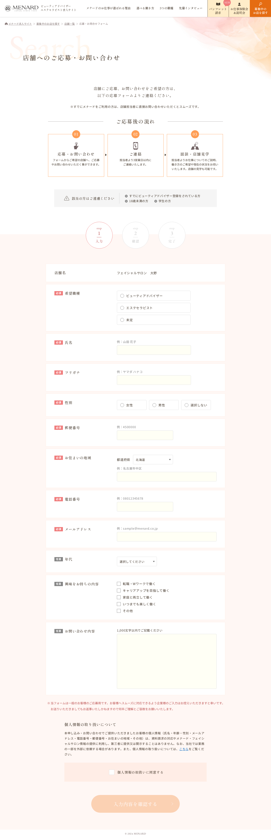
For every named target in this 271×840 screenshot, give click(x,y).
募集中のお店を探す (260, 11)
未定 (129, 320)
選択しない (199, 405)
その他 (128, 610)
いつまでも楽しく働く (139, 604)
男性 (161, 405)
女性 (129, 405)
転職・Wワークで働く (139, 583)
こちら (184, 749)
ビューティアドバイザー (144, 295)
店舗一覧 (69, 23)
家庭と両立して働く (138, 597)
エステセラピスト (139, 308)
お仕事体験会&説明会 (239, 11)
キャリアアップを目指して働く (146, 590)
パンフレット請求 (218, 11)
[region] (135, 743)
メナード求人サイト (20, 23)
